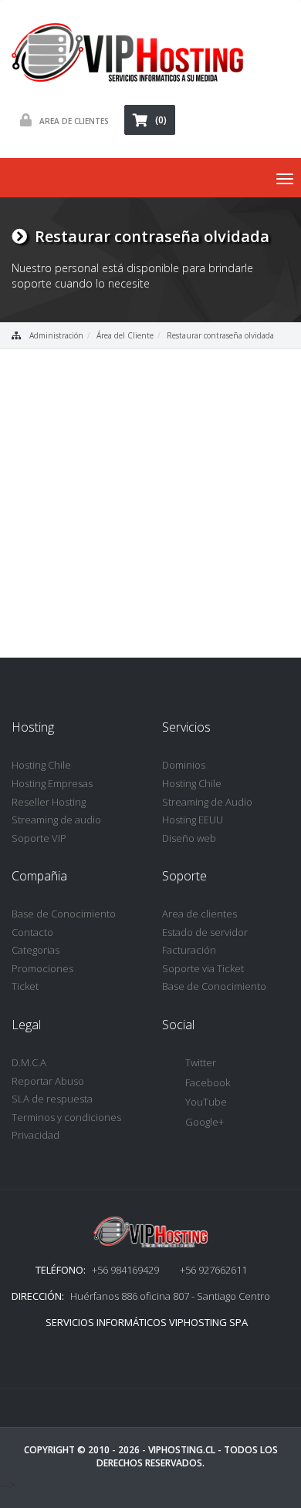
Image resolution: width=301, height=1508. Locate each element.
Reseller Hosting (49, 802)
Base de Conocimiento (64, 914)
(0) (161, 119)
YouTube (206, 1102)
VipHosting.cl (181, 1449)
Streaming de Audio (207, 802)
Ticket (25, 986)
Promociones (42, 968)
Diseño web (189, 838)
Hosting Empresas (52, 783)
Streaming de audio (56, 819)
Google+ (204, 1122)
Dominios (183, 765)
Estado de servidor (205, 932)
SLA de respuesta (52, 1099)
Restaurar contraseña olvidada (220, 335)
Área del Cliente (125, 335)
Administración (56, 335)
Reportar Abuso (48, 1081)
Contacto (32, 932)
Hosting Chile (41, 765)
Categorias (35, 950)
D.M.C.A (29, 1062)
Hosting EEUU (192, 819)
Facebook (207, 1082)
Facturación (189, 950)
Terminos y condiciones (66, 1117)
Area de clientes (199, 914)
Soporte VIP (39, 838)
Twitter (200, 1062)
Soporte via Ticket (203, 968)
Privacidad (35, 1135)
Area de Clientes (74, 121)
